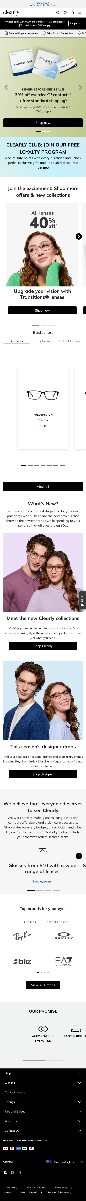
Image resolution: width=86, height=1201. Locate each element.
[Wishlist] (65, 13)
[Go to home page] (11, 13)
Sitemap (7, 1192)
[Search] (58, 13)
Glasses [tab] (17, 341)
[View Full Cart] (72, 13)
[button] (23, 465)
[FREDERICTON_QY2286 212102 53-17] (43, 395)
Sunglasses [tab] (43, 341)
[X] (20, 1172)
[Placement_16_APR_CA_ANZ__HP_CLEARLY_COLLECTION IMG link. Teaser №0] (43, 572)
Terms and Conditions (36, 1187)
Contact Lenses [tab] (69, 341)
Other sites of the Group (57, 1192)
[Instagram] (12, 1172)
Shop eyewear (42, 881)
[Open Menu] (79, 13)
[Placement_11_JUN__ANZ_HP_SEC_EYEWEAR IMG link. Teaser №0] (42, 244)
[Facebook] (5, 1172)
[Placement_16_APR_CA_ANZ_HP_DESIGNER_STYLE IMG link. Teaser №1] (43, 700)
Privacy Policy (61, 1187)
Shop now (75, 23)
